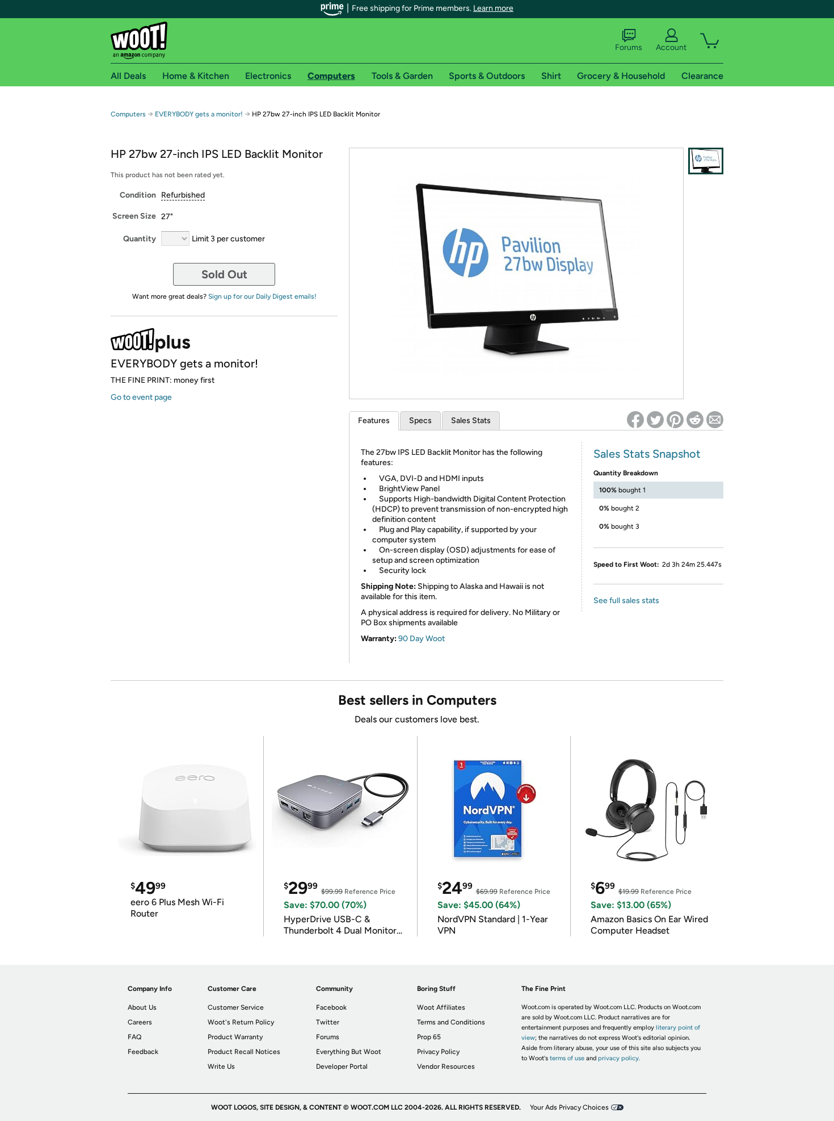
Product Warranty (235, 1037)
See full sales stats (626, 600)
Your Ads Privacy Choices (569, 1107)
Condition (138, 195)
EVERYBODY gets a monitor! (199, 114)
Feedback (143, 1052)
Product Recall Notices (244, 1052)
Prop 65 (429, 1037)
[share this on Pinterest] (675, 419)
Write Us (221, 1066)
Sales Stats (471, 420)
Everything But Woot (348, 1052)
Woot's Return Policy (241, 1022)
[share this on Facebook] (635, 419)
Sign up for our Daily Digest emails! (262, 296)
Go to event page (141, 397)
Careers (140, 1022)
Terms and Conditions (451, 1022)
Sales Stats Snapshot (647, 454)
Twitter (327, 1022)
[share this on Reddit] (695, 419)
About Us (142, 1007)
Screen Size (134, 216)
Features (374, 420)
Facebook (331, 1007)
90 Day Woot (421, 638)
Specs (420, 420)
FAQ (134, 1037)
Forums (628, 47)
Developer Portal (342, 1066)
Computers (128, 114)
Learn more (493, 8)
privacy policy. (619, 1058)
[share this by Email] (714, 419)
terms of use (567, 1058)
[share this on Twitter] (655, 419)
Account (671, 47)
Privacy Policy (438, 1052)
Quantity (139, 239)
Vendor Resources (446, 1066)
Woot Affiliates (441, 1007)
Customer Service (236, 1007)
